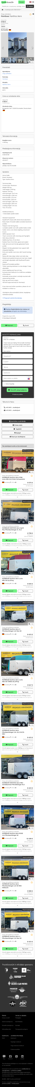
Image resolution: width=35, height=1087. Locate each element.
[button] (33, 2)
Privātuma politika (17, 394)
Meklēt (30, 6)
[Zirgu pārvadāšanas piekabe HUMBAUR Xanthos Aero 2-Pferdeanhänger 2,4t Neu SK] (17, 613)
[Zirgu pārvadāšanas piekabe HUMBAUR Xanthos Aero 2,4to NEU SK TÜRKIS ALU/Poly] (17, 664)
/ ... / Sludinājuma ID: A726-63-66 (11, 9)
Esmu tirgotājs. (10, 384)
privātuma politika (6, 1083)
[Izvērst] (17, 497)
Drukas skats (18, 425)
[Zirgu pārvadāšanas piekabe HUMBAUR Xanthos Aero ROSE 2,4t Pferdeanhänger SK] (17, 817)
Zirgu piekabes (6, 73)
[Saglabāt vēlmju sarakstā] (30, 14)
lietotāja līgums (15, 1083)
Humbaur (5, 79)
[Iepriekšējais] (3, 47)
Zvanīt (27, 325)
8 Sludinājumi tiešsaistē (9, 318)
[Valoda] (30, 2)
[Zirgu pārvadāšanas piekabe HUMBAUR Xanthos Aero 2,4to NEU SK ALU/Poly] (17, 562)
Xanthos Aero (6, 84)
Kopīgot (18, 433)
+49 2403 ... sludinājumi (13, 407)
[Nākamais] (32, 47)
